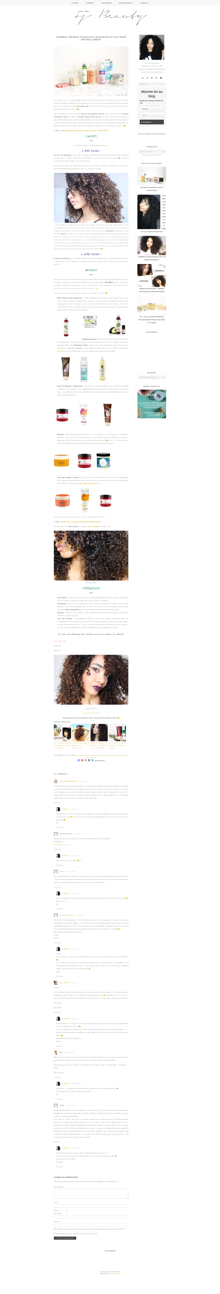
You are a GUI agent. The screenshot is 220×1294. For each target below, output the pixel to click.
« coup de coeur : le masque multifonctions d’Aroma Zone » (80, 522)
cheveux (67, 755)
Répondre (57, 803)
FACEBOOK (86, 713)
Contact (144, 3)
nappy (125, 755)
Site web (57, 1221)
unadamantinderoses (68, 781)
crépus (98, 755)
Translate (158, 155)
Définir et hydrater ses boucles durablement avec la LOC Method (99, 745)
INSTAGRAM (96, 713)
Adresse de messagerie (61, 1211)
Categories (106, 3)
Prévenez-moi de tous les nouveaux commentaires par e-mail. (76, 1234)
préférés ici (94, 483)
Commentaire (58, 1187)
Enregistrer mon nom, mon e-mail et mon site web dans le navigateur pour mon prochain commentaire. (90, 1229)
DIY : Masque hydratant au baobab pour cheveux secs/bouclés (62, 745)
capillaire (87, 755)
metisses (120, 755)
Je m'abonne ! (146, 122)
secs (92, 757)
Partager (100, 760)
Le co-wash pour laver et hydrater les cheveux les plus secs (117, 745)
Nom (56, 1202)
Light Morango (114, 1273)
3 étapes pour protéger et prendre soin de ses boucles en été (80, 745)
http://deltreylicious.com (62, 845)
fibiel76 (62, 871)
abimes (77, 755)
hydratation (108, 755)
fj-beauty (66, 809)
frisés (102, 755)
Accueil (75, 3)
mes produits (85, 483)
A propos (90, 3)
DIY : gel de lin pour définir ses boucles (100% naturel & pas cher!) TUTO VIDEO (152, 319)
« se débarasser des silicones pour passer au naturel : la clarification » (84, 130)
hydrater (115, 755)
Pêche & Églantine (67, 915)
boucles (82, 755)
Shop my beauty (126, 3)
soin (95, 757)
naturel (88, 757)
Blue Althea (64, 982)
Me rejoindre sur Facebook (152, 134)
